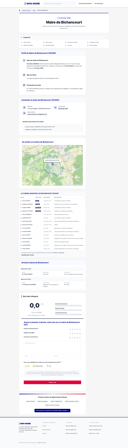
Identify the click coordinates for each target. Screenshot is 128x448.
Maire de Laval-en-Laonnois (52, 405)
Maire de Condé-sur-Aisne (71, 401)
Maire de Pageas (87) (71, 429)
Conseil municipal (48, 45)
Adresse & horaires (27, 45)
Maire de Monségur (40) (95, 429)
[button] (52, 163)
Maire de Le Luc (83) (94, 433)
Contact (44, 433)
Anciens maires (92, 45)
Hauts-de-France (26, 10)
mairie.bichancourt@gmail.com (37, 114)
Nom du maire (25, 42)
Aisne (34, 10)
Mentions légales (46, 429)
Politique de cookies (41, 442)
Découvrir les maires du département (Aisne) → (52, 410)
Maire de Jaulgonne (43, 401)
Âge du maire (47, 42)
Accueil (44, 426)
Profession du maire (71, 42)
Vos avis (69, 45)
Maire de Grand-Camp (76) (95, 426)
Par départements (85, 3)
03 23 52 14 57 (63, 108)
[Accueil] (19, 10)
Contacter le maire (93, 42)
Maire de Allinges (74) (71, 426)
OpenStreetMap (74, 185)
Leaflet (68, 185)
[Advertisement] (98, 72)
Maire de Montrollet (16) (71, 433)
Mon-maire (25, 424)
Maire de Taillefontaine (56, 401)
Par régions (99, 3)
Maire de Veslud (31, 401)
